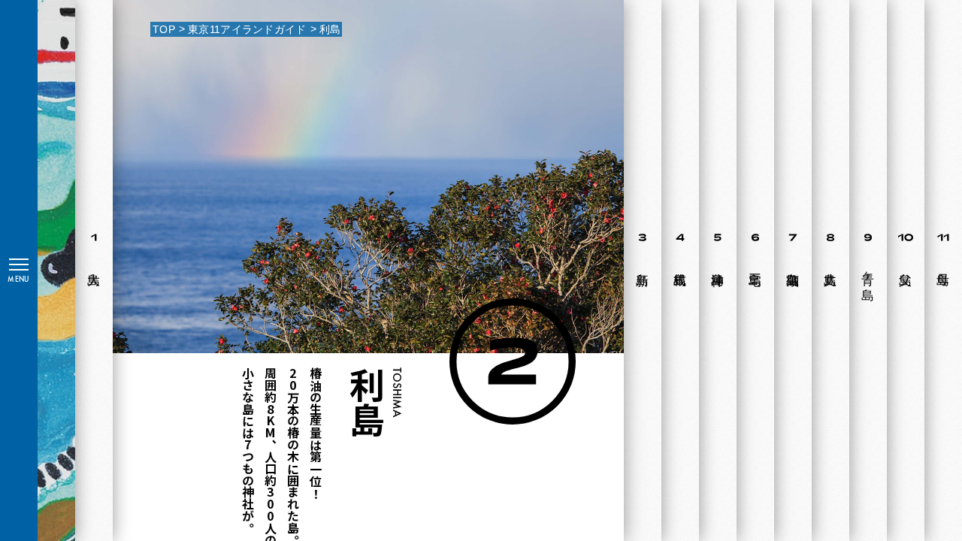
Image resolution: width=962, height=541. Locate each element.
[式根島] (676, 270)
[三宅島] (751, 270)
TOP (164, 29)
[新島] (638, 270)
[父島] (901, 270)
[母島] (939, 270)
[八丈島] (826, 270)
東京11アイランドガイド (247, 29)
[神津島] (714, 270)
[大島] (90, 270)
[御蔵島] (789, 270)
